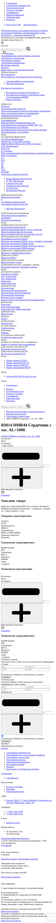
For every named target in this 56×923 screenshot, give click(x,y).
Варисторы (6, 281)
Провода (5, 67)
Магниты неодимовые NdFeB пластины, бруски (22, 246)
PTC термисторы (8, 279)
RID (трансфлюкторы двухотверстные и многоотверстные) (27, 153)
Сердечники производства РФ (14, 174)
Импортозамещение (15, 15)
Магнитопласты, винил (11, 262)
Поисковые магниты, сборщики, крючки (19, 267)
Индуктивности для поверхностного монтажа (21, 77)
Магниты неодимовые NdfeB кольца (17, 244)
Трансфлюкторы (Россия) (17, 186)
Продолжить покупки (28, 859)
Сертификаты (12, 12)
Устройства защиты (9, 274)
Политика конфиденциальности (15, 838)
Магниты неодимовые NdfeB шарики (18, 248)
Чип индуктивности (15, 84)
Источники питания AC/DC (13, 349)
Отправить (6, 677)
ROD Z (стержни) (9, 155)
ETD (3, 170)
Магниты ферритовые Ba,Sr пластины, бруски (21, 234)
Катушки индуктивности (12, 88)
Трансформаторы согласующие (15, 132)
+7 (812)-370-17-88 (14, 811)
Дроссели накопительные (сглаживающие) (20, 113)
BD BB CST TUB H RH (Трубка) (15, 141)
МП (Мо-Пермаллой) (15, 209)
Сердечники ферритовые (12, 139)
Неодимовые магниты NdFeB (14, 239)
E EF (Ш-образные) (9, 146)
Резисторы (5, 304)
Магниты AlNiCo (9, 258)
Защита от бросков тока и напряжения (18, 344)
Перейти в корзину (9, 859)
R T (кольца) (6, 151)
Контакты (10, 19)
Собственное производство (18, 5)
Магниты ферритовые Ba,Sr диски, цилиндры (21, 229)
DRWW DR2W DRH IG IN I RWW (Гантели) (21, 144)
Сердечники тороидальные (13, 202)
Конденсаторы (7, 288)
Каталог (9, 389)
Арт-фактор (6, 845)
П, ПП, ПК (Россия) (15, 181)
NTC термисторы (9, 276)
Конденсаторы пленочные (12, 295)
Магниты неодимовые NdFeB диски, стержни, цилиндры (26, 241)
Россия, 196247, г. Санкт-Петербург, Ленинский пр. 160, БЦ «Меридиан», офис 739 (29, 801)
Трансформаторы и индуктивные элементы (20, 56)
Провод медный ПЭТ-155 (17, 363)
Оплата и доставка (14, 10)
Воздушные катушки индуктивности (22, 92)
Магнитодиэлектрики (10, 197)
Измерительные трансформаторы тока (18, 123)
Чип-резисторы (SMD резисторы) (16, 309)
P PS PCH (5, 148)
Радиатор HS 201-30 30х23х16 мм (21, 376)
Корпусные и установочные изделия (17, 70)
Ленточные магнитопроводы (14, 215)
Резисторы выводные (10, 307)
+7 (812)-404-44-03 (14, 814)
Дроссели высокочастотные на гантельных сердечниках (26, 111)
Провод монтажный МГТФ (18, 367)
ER (2, 167)
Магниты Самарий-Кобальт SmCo (16, 253)
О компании (11, 3)
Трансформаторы (8, 120)
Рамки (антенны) (13, 99)
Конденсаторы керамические (14, 290)
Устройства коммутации (12, 337)
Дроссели (5, 106)
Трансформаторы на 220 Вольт (14, 127)
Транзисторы (7, 323)
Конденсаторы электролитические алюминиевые (23, 300)
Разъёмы (5, 333)
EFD (3, 160)
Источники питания (10, 65)
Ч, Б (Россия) (12, 188)
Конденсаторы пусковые (12, 297)
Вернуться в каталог (10, 911)
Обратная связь (13, 17)
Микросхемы (7, 314)
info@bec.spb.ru (13, 823)
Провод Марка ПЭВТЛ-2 (17, 365)
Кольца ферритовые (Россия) (19, 179)
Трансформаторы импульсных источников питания (24, 130)
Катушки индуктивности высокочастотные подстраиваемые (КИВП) (25, 96)
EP (2, 165)
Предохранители (8, 283)
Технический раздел (15, 8)
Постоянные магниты (10, 60)
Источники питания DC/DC (13, 354)
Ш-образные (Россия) (15, 190)
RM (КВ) (5, 172)
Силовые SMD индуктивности (20, 81)
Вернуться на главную (11, 921)
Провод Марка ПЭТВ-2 (16, 360)
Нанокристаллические (11, 220)
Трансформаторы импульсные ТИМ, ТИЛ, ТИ (21, 125)
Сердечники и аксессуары (12, 58)
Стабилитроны (7, 328)
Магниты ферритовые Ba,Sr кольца (16, 232)
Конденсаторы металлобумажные (16, 293)
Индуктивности (8, 74)
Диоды (4, 319)
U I (2, 158)
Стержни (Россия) (14, 183)
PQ (2, 162)
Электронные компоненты (13, 63)
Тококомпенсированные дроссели (16, 116)
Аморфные (6, 218)
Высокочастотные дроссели (13, 109)
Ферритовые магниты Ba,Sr (13, 227)
